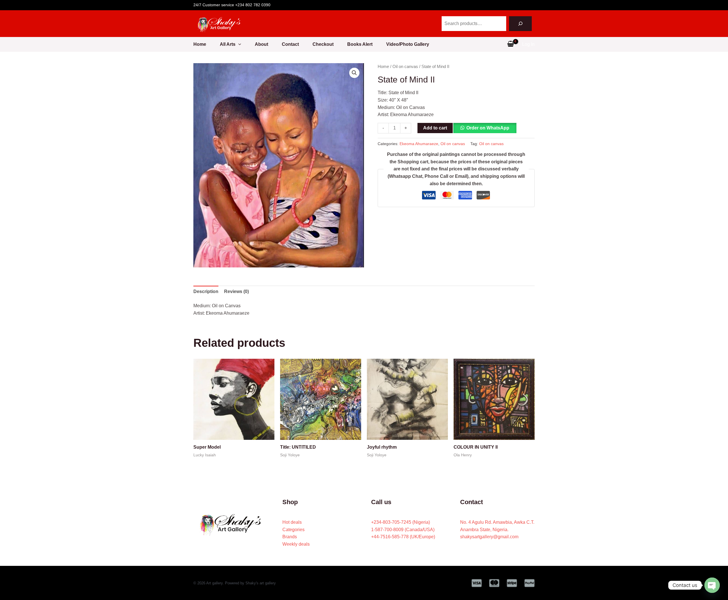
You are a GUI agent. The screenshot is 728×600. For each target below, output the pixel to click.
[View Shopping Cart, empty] (510, 44)
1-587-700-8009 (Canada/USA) (403, 529)
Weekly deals (296, 544)
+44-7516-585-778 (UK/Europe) (403, 536)
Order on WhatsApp (487, 127)
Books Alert (360, 44)
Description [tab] (205, 291)
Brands (289, 536)
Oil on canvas (405, 66)
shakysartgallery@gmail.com (489, 536)
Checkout (323, 44)
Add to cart (435, 127)
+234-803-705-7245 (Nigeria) (400, 522)
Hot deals (292, 522)
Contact (290, 44)
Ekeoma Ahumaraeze (419, 143)
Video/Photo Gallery (407, 44)
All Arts (227, 44)
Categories (293, 529)
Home (199, 44)
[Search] (520, 23)
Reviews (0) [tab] (236, 291)
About (261, 44)
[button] (238, 44)
